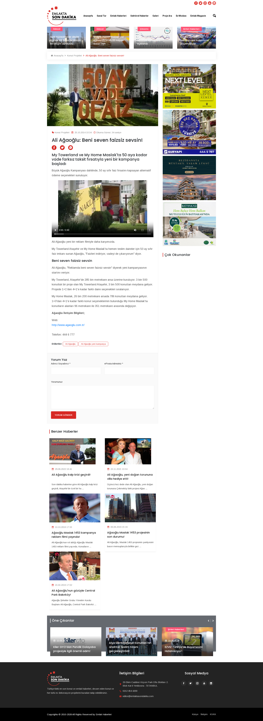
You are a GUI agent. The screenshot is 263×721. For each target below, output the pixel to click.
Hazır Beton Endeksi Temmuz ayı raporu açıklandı (148, 40)
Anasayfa (88, 15)
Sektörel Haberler (139, 15)
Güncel (56, 29)
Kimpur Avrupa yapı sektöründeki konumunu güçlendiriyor (194, 40)
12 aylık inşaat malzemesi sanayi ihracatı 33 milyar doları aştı (108, 40)
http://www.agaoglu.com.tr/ (68, 325)
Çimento (144, 29)
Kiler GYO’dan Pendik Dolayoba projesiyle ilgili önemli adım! (74, 649)
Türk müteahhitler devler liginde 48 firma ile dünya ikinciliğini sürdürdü (65, 40)
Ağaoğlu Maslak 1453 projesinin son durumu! (128, 535)
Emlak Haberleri (118, 15)
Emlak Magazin (198, 15)
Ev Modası (181, 15)
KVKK (213, 714)
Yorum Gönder (63, 415)
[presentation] (209, 620)
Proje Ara (167, 15)
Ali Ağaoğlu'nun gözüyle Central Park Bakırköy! (73, 593)
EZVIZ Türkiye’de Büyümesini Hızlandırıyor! (183, 649)
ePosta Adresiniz (113, 363)
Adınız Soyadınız (60, 363)
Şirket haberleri (191, 29)
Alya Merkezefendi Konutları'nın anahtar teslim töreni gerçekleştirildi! (130, 647)
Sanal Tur (101, 15)
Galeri (156, 15)
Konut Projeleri (74, 55)
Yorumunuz (57, 381)
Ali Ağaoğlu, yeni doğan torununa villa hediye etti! (130, 477)
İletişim (204, 714)
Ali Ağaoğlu (70, 344)
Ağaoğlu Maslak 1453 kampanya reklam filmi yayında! (74, 535)
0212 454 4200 (130, 691)
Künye (195, 714)
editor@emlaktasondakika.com (138, 696)
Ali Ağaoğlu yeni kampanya (93, 344)
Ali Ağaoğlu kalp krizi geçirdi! (71, 475)
